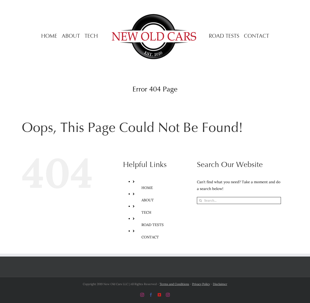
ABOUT (147, 200)
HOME (147, 187)
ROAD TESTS (152, 224)
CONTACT (150, 237)
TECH (146, 212)
